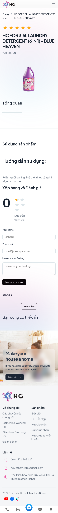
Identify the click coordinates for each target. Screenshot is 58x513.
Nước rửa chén (40, 430)
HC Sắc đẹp (38, 419)
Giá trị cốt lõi (9, 441)
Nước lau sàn (39, 424)
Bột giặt (36, 413)
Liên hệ (12, 377)
